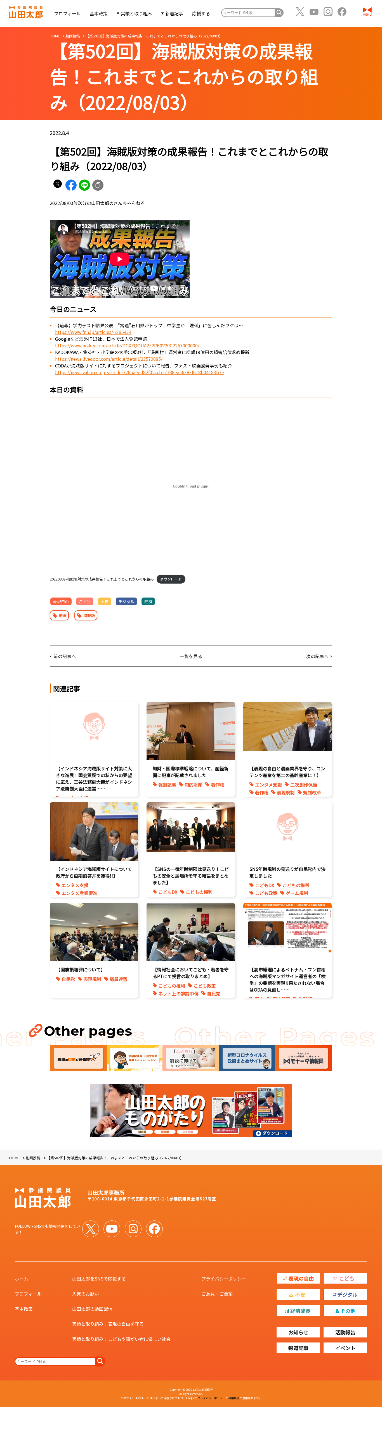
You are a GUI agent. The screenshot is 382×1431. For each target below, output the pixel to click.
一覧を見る (191, 656)
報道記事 (167, 784)
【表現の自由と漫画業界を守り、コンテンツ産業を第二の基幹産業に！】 (287, 771)
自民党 (68, 979)
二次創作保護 (303, 784)
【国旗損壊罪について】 (80, 969)
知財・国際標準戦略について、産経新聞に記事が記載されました (190, 771)
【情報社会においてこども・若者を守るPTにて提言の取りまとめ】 (191, 973)
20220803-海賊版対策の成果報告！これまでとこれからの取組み (102, 579)
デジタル (126, 601)
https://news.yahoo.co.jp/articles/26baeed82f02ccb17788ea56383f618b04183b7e (139, 372)
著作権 (217, 784)
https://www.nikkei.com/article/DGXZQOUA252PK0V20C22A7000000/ (127, 345)
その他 (347, 1310)
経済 (148, 601)
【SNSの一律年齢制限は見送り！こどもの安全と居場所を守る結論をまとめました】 (191, 876)
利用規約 (233, 1398)
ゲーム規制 (297, 893)
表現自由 (61, 601)
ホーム (21, 1278)
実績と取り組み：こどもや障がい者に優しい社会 (121, 1339)
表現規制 (286, 792)
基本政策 (99, 13)
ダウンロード (171, 579)
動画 (63, 615)
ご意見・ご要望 (217, 1293)
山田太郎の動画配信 (92, 1308)
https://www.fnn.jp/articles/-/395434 (93, 332)
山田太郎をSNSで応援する (99, 1278)
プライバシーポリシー (223, 1278)
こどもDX (167, 891)
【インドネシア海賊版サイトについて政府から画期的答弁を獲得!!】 (94, 872)
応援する (201, 13)
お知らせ (298, 1332)
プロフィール (67, 13)
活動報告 (345, 1332)
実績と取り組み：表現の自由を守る (108, 1323)
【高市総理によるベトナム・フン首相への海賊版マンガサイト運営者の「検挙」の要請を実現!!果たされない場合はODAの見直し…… (287, 979)
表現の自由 (301, 1278)
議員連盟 (119, 979)
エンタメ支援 (268, 784)
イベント (345, 1347)
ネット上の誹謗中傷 (178, 993)
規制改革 (312, 792)
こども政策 (266, 893)
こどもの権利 (199, 891)
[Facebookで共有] (71, 185)
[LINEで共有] (84, 185)
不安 (105, 601)
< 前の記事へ (63, 656)
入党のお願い (85, 1293)
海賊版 (89, 615)
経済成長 (300, 1310)
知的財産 (193, 784)
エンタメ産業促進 (79, 893)
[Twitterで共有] (57, 185)
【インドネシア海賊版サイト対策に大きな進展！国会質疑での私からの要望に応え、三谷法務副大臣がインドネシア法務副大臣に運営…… (94, 778)
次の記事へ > (319, 656)
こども (85, 601)
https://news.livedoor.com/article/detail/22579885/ (108, 358)
